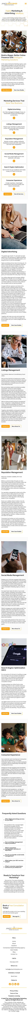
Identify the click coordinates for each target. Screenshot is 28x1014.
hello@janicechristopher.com (14, 969)
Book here (14, 976)
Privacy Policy (14, 991)
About (14, 943)
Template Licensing (14, 996)
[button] (25, 3)
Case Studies (14, 950)
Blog (14, 952)
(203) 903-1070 (14, 962)
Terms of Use (14, 993)
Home (14, 941)
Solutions (14, 945)
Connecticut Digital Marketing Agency (14, 947)
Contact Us (14, 954)
